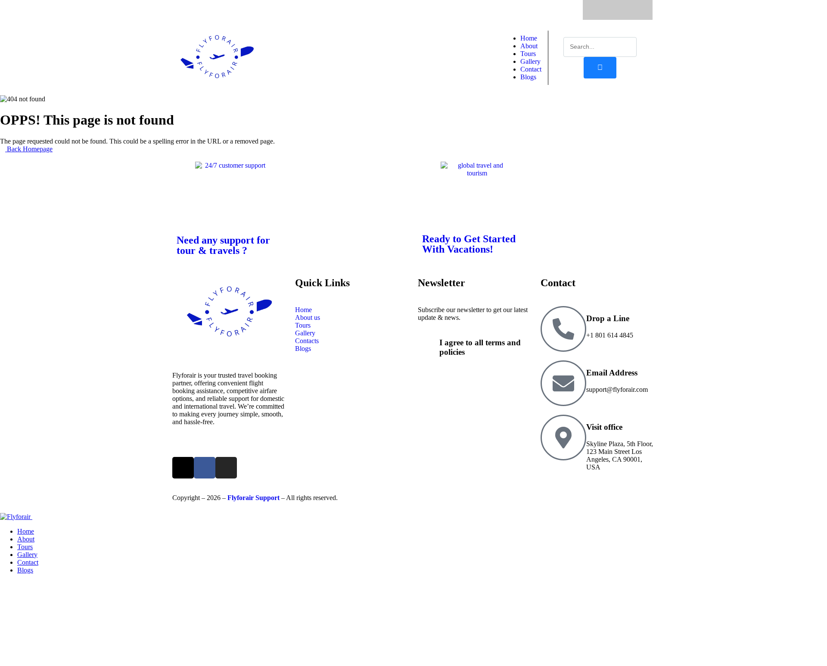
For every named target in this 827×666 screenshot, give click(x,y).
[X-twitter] (601, 10)
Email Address (611, 372)
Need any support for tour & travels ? (223, 245)
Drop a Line (607, 318)
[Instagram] (634, 10)
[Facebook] (618, 10)
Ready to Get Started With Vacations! (469, 244)
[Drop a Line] (563, 329)
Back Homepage (29, 149)
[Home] (217, 91)
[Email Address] (563, 383)
